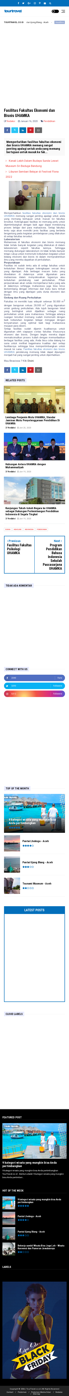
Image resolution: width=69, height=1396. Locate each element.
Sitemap (36, 1394)
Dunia (7, 529)
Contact (10, 1392)
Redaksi (59, 1392)
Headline (45, 22)
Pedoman (22, 1392)
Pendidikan (49, 121)
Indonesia (29, 529)
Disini (31, 360)
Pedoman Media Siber (41, 1392)
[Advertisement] (34, 63)
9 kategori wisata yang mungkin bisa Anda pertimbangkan (29, 1164)
